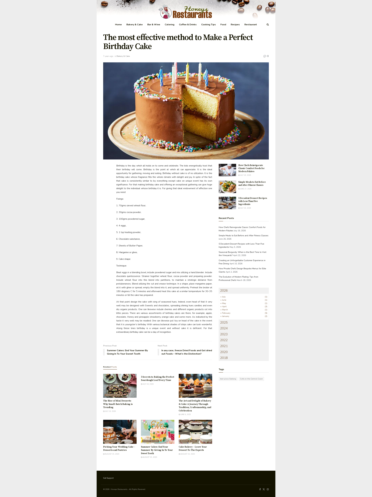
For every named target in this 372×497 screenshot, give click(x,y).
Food (223, 24)
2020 (224, 352)
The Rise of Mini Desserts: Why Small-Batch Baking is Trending (118, 404)
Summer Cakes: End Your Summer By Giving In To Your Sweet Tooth (157, 450)
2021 (224, 346)
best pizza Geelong (228, 379)
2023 (224, 334)
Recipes (235, 24)
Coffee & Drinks (188, 24)
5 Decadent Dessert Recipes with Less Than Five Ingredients (252, 201)
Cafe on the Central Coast (251, 379)
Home (118, 24)
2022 (224, 340)
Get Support (108, 478)
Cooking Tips (208, 24)
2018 (224, 358)
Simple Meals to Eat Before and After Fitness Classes (243, 235)
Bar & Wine (153, 24)
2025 (224, 322)
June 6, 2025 (185, 414)
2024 (224, 328)
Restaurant (250, 24)
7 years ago (108, 56)
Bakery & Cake (134, 24)
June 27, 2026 (245, 189)
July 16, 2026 (110, 411)
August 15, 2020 (111, 454)
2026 (224, 290)
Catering (169, 24)
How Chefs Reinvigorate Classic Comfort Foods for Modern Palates (251, 168)
